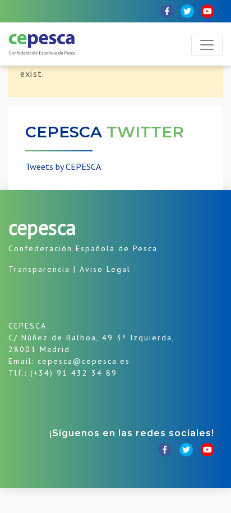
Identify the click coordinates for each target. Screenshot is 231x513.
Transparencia (39, 269)
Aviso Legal (105, 269)
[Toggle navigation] (207, 45)
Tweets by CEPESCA (63, 166)
